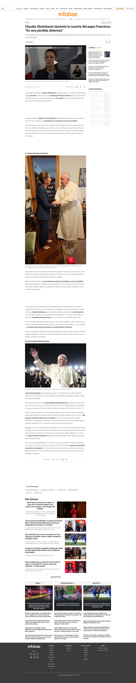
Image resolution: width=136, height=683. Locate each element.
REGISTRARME (119, 8)
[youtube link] (31, 657)
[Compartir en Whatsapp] (67, 87)
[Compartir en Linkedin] (77, 87)
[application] (55, 62)
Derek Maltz (31, 19)
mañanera (28, 492)
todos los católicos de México (35, 128)
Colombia (41, 8)
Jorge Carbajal (47, 19)
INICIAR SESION (130, 8)
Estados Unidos (34, 8)
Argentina (26, 8)
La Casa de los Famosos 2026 (93, 19)
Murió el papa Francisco (32, 490)
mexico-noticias (38, 492)
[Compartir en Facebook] (70, 87)
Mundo (71, 8)
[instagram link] (37, 654)
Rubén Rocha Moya (39, 19)
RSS (51, 668)
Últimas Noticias (78, 8)
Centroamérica (64, 8)
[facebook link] (31, 654)
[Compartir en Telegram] (80, 87)
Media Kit (86, 659)
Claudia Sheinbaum (74, 19)
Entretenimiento (98, 8)
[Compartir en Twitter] (73, 87)
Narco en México (107, 8)
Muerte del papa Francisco (47, 490)
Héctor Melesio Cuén (56, 19)
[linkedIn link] (37, 657)
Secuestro (25, 19)
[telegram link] (34, 657)
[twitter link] (34, 654)
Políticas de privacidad (103, 650)
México (53, 8)
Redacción (68, 648)
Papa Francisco (61, 490)
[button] (2, 8)
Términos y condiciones (103, 648)
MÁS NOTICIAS (55, 577)
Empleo (68, 650)
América (51, 648)
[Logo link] (68, 14)
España (47, 8)
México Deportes (88, 8)
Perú (57, 8)
